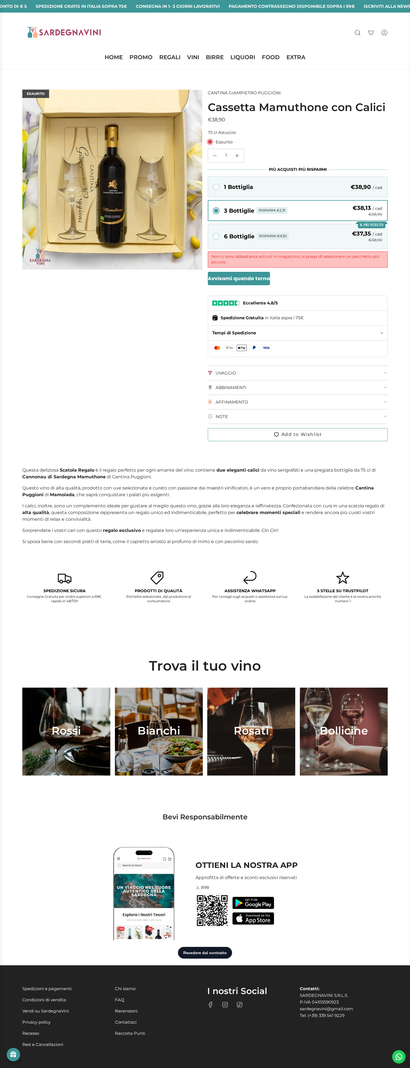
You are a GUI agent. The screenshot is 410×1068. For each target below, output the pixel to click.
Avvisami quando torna (239, 278)
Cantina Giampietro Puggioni (244, 92)
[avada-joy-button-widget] (13, 1054)
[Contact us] (399, 1057)
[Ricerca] (357, 32)
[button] (297, 187)
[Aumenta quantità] (237, 155)
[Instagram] (225, 1004)
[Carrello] (371, 32)
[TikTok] (239, 1004)
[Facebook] (210, 1004)
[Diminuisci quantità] (214, 155)
